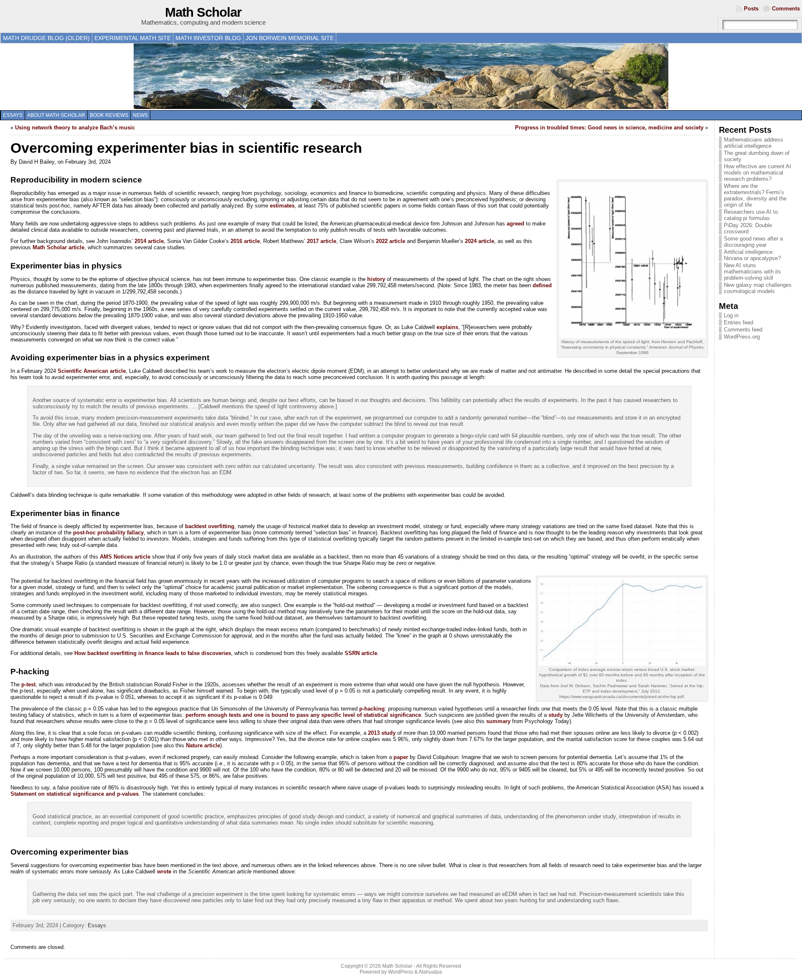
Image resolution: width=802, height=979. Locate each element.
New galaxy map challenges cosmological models (758, 288)
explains (447, 327)
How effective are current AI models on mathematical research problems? (757, 172)
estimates (282, 205)
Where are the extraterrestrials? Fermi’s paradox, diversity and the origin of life (755, 195)
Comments (786, 8)
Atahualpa (430, 972)
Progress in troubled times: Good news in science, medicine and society (609, 127)
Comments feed (743, 329)
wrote (164, 871)
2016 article (245, 241)
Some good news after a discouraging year (753, 241)
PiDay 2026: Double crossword (748, 228)
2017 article (321, 241)
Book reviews (109, 115)
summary (498, 721)
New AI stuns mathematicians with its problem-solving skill (752, 271)
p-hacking (372, 709)
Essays (13, 115)
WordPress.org (742, 337)
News (140, 115)
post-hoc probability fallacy (108, 532)
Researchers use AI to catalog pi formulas (751, 215)
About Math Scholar (56, 115)
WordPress (400, 972)
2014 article (149, 241)
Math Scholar (203, 12)
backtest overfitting (209, 526)
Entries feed (738, 322)
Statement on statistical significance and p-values (74, 794)
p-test (28, 684)
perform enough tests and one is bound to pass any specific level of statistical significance (303, 715)
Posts (751, 8)
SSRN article (361, 653)
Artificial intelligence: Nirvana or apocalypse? (752, 255)
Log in (731, 315)
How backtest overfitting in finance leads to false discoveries (152, 653)
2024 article (479, 241)
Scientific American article (92, 371)
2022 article (390, 241)
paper (400, 757)
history (376, 279)
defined (542, 285)
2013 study (382, 733)
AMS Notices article (125, 557)
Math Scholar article (58, 247)
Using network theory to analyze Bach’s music (75, 127)
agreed (515, 223)
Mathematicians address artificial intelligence (753, 143)
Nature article (203, 745)
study (555, 715)
